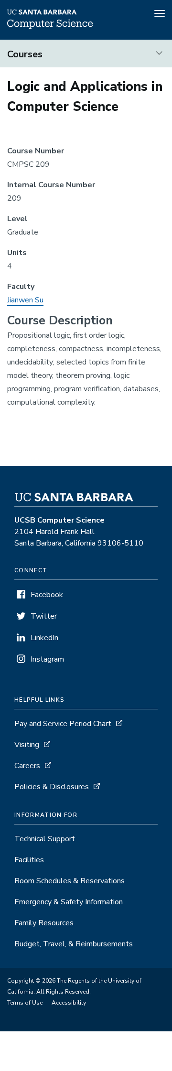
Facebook (47, 594)
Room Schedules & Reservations (69, 881)
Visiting (26, 744)
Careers (27, 765)
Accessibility (69, 1003)
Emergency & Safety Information (68, 902)
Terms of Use (25, 1003)
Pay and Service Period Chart (62, 723)
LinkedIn (44, 637)
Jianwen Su (25, 300)
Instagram (47, 659)
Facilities (29, 860)
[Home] (50, 26)
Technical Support (44, 839)
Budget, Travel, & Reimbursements (73, 944)
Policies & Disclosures (51, 787)
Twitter (44, 616)
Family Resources (44, 923)
